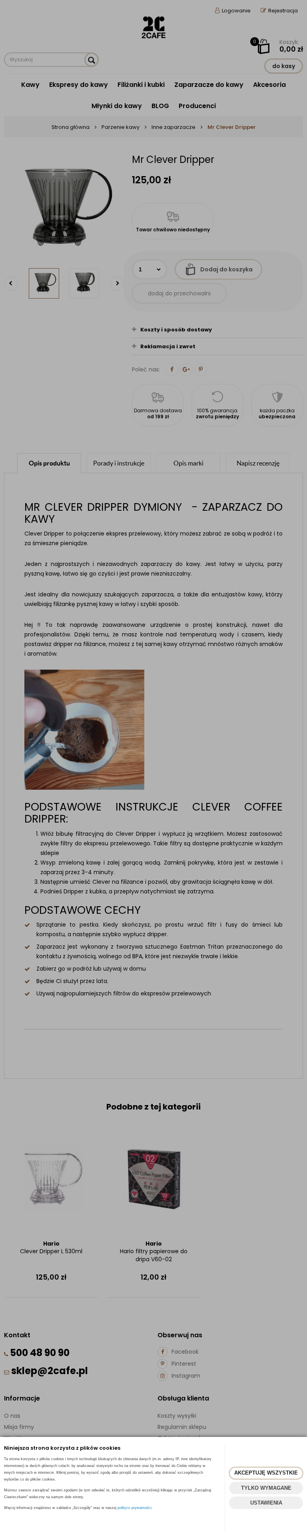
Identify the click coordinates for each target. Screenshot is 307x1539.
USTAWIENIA (266, 1503)
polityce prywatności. (135, 1508)
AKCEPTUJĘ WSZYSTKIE (266, 1473)
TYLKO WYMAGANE (266, 1488)
